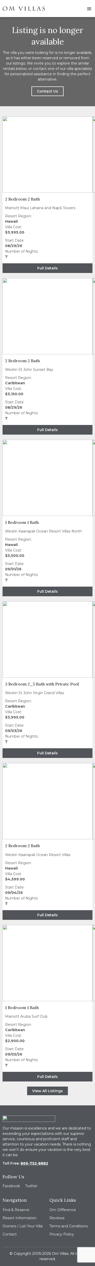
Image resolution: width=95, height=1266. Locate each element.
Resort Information (19, 1218)
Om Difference (62, 1210)
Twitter (31, 1186)
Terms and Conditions (68, 1226)
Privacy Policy (61, 1234)
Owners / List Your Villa (23, 1226)
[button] (89, 8)
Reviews (56, 1218)
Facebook (11, 1186)
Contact (10, 1234)
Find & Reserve (16, 1210)
